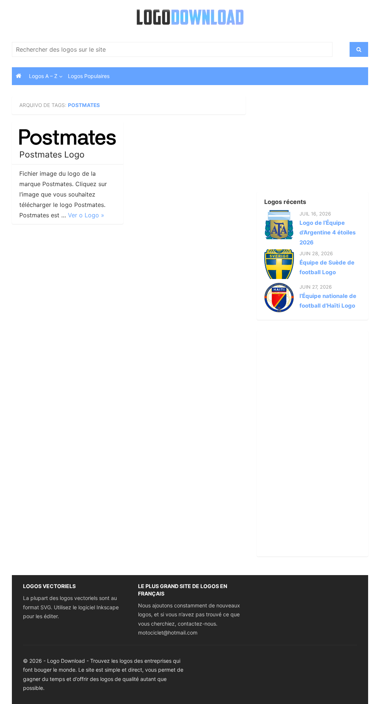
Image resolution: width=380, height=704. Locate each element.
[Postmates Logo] (67, 137)
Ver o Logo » (86, 215)
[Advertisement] (307, 142)
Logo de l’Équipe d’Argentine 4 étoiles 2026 (327, 232)
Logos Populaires (88, 76)
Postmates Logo (52, 154)
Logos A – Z (43, 76)
